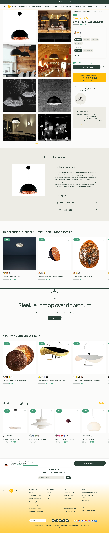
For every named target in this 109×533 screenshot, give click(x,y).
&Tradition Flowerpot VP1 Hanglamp (65, 439)
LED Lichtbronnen (66, 6)
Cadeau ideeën (87, 6)
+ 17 (41, 435)
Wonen (55, 6)
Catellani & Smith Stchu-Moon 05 (82, 276)
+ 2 (15, 377)
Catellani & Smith (82, 18)
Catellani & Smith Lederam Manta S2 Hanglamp (51, 380)
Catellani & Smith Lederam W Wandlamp (14, 380)
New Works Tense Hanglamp (11, 439)
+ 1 (49, 377)
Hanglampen (86, 11)
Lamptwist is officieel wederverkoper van (85, 91)
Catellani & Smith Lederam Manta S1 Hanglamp (86, 380)
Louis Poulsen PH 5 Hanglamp (37, 439)
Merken (77, 6)
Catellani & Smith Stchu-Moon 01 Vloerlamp (50, 276)
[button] (19, 26)
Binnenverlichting (23, 6)
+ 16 (67, 435)
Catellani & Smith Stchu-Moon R (12, 276)
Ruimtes (47, 6)
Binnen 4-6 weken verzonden (30, 465)
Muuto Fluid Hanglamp (88, 439)
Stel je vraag (54, 318)
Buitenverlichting (36, 6)
